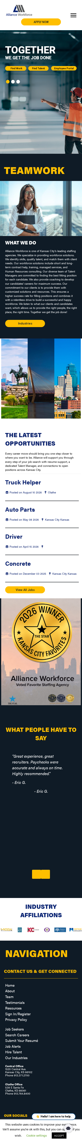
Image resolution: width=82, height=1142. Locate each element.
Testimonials (15, 1002)
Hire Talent (13, 1051)
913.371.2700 (21, 1075)
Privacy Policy (16, 1019)
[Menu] (73, 15)
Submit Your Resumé (21, 1040)
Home (10, 985)
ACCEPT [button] (59, 1135)
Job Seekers (14, 1029)
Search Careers (17, 1034)
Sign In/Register (18, 1013)
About (10, 990)
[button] (41, 21)
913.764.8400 (22, 1093)
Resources (13, 1007)
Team (9, 996)
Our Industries (16, 1057)
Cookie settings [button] (36, 1135)
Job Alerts (13, 1046)
